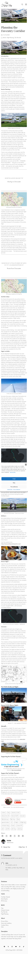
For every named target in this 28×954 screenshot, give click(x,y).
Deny (14, 482)
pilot (3, 829)
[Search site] (22, 4)
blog (9, 812)
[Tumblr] (14, 836)
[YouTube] (16, 946)
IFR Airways (4, 901)
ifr (11, 822)
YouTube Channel (5, 897)
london (13, 825)
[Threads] (20, 946)
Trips (2, 908)
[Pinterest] (18, 836)
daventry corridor (16, 812)
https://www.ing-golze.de (16, 770)
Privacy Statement (16, 489)
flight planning (5, 819)
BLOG (4, 37)
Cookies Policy (4, 925)
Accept (14, 478)
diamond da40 (14, 816)
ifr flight (16, 822)
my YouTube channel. (6, 788)
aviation (3, 812)
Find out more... (13, 472)
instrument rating (5, 825)
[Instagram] (12, 946)
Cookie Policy (9, 489)
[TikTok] (23, 946)
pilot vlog (14, 829)
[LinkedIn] (10, 836)
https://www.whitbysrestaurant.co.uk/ (11, 544)
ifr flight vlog (22, 822)
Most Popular (4, 899)
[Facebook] (2, 836)
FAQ (2, 927)
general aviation (5, 822)
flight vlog (12, 819)
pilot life (7, 829)
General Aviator (5, 910)
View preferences (14, 486)
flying (18, 819)
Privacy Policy (4, 921)
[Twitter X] (6, 836)
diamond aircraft (5, 816)
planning (20, 829)
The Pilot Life (18, 37)
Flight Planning (10, 37)
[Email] (23, 836)
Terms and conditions (6, 923)
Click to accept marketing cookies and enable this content (14, 695)
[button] (26, 464)
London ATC (19, 825)
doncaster (22, 816)
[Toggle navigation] (26, 4)
